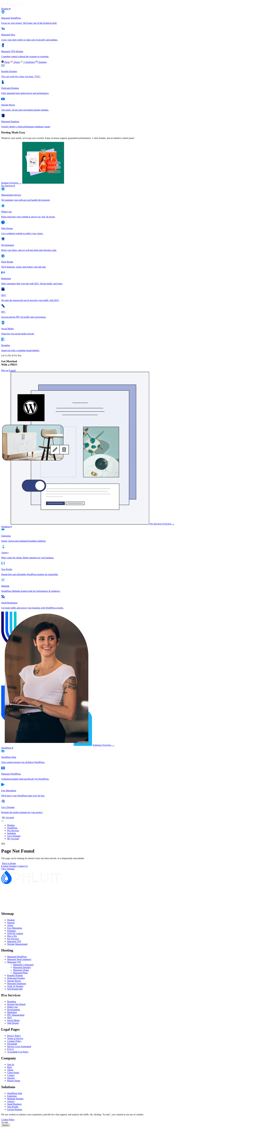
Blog (9, 1067)
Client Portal (13, 1072)
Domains (11, 930)
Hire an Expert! (8, 370)
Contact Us (22, 866)
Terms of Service (15, 1038)
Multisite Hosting (15, 1098)
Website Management (17, 944)
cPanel (16, 62)
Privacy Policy (14, 1035)
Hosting (5, 8)
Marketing (12, 1012)
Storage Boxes (14, 981)
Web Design (13, 1023)
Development (13, 1009)
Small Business (14, 1104)
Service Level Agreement (19, 1046)
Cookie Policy (8, 1119)
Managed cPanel (21, 970)
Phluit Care (12, 1007)
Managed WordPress (17, 956)
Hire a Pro (12, 936)
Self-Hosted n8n (15, 989)
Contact (10, 1075)
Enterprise (12, 1096)
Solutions (6, 526)
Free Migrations (14, 928)
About (10, 925)
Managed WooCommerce (19, 959)
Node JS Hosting (15, 986)
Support (11, 922)
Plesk (7, 62)
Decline (5, 1125)
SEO (9, 1017)
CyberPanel (29, 62)
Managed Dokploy (22, 967)
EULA (10, 1049)
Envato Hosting (14, 1109)
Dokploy (42, 62)
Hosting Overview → (11, 183)
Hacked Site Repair (16, 1004)
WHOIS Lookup (15, 933)
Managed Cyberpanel (23, 964)
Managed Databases (16, 983)
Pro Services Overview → (162, 524)
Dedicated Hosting (16, 978)
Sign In (10, 1064)
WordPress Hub (14, 1093)
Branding (11, 1001)
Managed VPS (14, 941)
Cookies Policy (14, 1041)
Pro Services (8, 185)
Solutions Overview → (103, 745)
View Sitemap (7, 868)
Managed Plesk (20, 972)
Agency (11, 1101)
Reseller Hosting (15, 975)
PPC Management (15, 1015)
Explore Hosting (9, 866)
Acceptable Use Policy (18, 1052)
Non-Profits (12, 1106)
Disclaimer (12, 1044)
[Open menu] (2, 820)
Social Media (13, 1020)
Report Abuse (13, 1080)
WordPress (7, 748)
